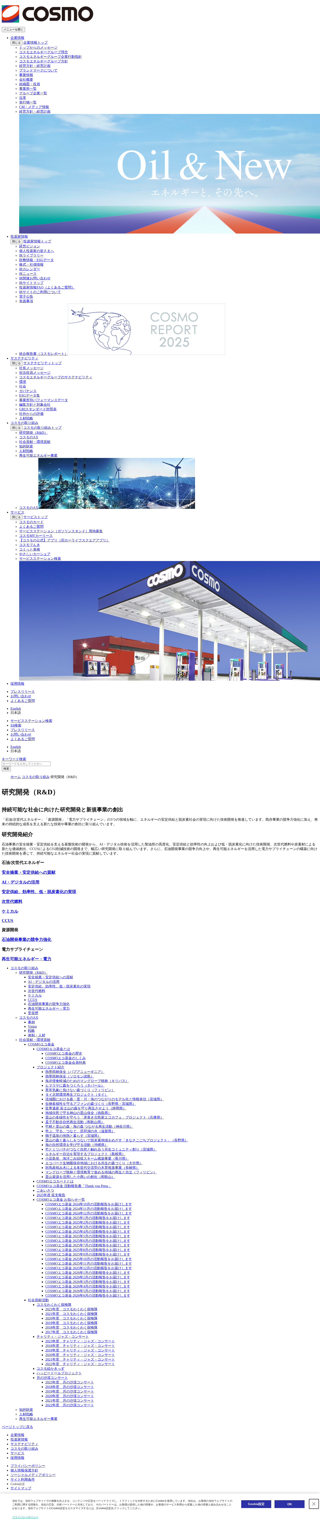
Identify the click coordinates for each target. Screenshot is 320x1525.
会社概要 (26, 79)
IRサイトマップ (31, 283)
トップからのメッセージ (38, 47)
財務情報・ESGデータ (36, 260)
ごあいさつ (45, 1190)
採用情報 (17, 683)
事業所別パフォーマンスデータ (43, 400)
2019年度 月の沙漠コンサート (69, 1391)
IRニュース (28, 274)
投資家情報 (19, 236)
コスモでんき (29, 545)
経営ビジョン (29, 246)
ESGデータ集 (29, 395)
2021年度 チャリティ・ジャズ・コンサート (80, 1359)
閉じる (16, 42)
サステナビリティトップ (42, 363)
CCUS (32, 1000)
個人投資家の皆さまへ (36, 251)
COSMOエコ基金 (41, 1044)
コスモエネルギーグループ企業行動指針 (50, 56)
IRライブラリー (31, 255)
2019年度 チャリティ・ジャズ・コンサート (80, 1350)
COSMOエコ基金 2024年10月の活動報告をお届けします (88, 1204)
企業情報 (17, 38)
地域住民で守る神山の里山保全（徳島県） (78, 1113)
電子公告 (26, 296)
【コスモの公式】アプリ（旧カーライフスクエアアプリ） (64, 540)
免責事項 (26, 301)
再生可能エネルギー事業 (38, 455)
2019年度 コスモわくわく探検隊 (71, 1323)
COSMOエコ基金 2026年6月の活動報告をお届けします (87, 1295)
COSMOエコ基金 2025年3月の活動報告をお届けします (87, 1227)
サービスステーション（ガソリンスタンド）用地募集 (61, 531)
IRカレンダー (29, 269)
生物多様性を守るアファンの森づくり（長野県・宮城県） (90, 1104)
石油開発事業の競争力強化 (49, 1004)
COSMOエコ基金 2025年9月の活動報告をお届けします (87, 1254)
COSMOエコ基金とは (53, 1049)
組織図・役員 (29, 84)
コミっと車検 (29, 549)
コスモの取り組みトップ (42, 427)
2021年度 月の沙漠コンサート (69, 1400)
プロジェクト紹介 (50, 1067)
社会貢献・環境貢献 (35, 442)
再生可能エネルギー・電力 (49, 1008)
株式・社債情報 (31, 264)
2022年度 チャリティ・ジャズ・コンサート (80, 1364)
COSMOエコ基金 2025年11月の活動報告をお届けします (88, 1263)
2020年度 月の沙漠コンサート (69, 1396)
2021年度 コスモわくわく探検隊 (71, 1314)
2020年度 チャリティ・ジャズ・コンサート (80, 1355)
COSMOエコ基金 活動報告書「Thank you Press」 (74, 1186)
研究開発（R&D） (33, 432)
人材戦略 (26, 418)
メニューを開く (13, 29)
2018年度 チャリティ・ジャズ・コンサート (80, 1346)
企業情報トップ (35, 42)
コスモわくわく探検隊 (54, 1304)
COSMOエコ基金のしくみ (65, 1058)
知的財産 (26, 446)
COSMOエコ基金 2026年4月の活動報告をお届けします (87, 1286)
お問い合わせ (20, 696)
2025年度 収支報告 (51, 1195)
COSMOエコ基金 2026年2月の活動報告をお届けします (87, 1277)
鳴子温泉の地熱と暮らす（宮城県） (73, 1135)
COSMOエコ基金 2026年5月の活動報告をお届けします (87, 1291)
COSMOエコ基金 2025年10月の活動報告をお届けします (88, 1259)
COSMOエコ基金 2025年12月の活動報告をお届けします (88, 1268)
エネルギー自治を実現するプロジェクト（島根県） (85, 1154)
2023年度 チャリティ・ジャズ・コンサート (80, 1341)
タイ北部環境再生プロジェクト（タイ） (76, 1094)
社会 (22, 386)
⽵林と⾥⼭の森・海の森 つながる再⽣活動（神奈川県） (89, 1126)
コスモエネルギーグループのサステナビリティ (55, 377)
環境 (22, 382)
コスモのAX (28, 437)
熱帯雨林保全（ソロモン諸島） (69, 1076)
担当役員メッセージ (35, 372)
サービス (17, 512)
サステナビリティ (24, 358)
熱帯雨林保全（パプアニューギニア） (74, 1072)
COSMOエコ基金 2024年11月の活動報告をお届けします (88, 1209)
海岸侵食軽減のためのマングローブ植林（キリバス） (87, 1081)
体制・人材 (36, 1035)
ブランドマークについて (38, 70)
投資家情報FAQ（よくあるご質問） (47, 287)
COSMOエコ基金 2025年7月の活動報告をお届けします (87, 1245)
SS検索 (15, 725)
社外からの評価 (31, 414)
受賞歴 (33, 1013)
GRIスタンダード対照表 (38, 409)
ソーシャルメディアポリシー (33, 1475)
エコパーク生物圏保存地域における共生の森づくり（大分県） (94, 1163)
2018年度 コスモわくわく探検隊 (71, 1327)
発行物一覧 (28, 102)
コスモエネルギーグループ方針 (43, 61)
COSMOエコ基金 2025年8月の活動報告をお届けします (87, 1250)
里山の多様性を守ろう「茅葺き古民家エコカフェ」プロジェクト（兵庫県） (104, 1117)
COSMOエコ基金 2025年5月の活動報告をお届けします (87, 1236)
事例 (31, 1022)
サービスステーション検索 (31, 721)
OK (289, 1504)
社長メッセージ (31, 368)
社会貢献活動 (38, 1300)
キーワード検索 (14, 759)
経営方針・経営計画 (35, 66)
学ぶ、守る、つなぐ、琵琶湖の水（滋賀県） (80, 1131)
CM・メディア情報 (34, 107)
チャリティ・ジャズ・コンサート (63, 1336)
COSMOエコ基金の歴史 (63, 1053)
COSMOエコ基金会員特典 (65, 1062)
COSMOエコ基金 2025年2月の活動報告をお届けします (87, 1222)
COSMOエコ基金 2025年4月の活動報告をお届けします (87, 1231)
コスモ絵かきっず (50, 1368)
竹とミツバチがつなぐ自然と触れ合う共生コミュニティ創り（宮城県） (101, 1149)
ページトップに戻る (17, 1427)
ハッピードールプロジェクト (59, 1373)
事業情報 (26, 75)
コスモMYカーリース (36, 536)
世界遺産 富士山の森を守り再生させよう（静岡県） (85, 1108)
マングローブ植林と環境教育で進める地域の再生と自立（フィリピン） (101, 1172)
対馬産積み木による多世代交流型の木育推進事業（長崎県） (92, 1167)
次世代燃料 (36, 991)
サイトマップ (20, 1488)
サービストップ (35, 517)
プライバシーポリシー (27, 1466)
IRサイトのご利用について (40, 292)
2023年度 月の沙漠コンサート (69, 1382)
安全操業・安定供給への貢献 (50, 977)
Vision (32, 1026)
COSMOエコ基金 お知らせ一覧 (61, 1199)
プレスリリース (22, 691)
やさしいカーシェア (35, 554)
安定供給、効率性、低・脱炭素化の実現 (59, 986)
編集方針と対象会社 (35, 404)
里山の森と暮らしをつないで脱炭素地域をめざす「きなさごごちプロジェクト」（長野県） (116, 1140)
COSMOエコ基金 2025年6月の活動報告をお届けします (87, 1241)
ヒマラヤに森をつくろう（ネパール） (74, 1085)
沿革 (22, 98)
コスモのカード (31, 522)
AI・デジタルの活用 (43, 982)
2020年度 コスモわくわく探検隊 (71, 1318)
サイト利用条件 (22, 1479)
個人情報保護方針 (24, 1470)
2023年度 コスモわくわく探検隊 (71, 1309)
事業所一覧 (28, 88)
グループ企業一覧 (33, 93)
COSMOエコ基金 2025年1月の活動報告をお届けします (87, 1218)
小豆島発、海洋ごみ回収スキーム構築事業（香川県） (87, 1158)
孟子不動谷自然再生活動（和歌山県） (74, 1122)
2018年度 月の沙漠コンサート (69, 1387)
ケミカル (35, 995)
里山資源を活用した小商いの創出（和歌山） (80, 1177)
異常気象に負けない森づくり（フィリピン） (80, 1090)
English (15, 708)
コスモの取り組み (24, 423)
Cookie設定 (17, 1484)
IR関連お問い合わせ (35, 278)
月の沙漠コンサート (52, 1378)
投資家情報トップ (37, 241)
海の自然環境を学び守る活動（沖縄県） (76, 1145)
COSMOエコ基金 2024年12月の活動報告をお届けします (88, 1213)
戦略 (31, 1030)
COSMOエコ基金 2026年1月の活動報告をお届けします (87, 1272)
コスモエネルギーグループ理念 (43, 52)
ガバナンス (28, 391)
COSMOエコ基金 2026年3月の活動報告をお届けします (87, 1282)
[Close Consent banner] (314, 1504)
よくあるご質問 (31, 526)
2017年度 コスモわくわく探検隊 (71, 1332)
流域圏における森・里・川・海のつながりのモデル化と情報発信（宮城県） (104, 1099)
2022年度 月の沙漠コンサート (69, 1405)
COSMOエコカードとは (55, 1181)
